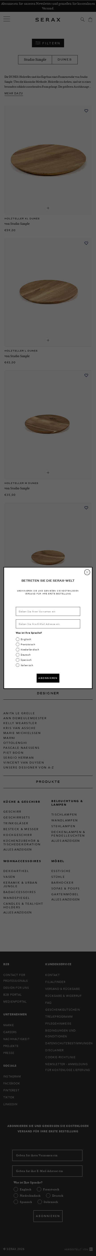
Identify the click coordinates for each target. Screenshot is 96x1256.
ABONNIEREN (48, 678)
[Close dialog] (87, 572)
